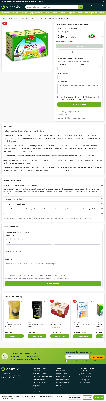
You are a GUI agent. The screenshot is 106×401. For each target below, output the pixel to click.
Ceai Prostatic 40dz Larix (58, 324)
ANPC (35, 389)
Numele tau (61, 65)
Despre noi (37, 371)
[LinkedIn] (19, 377)
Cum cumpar (60, 371)
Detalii (84, 99)
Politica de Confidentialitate (42, 377)
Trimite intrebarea (79, 104)
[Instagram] (9, 377)
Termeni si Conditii (39, 374)
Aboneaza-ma (97, 357)
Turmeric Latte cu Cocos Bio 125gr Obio (13, 325)
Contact (59, 386)
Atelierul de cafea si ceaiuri (22, 18)
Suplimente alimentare (10, 13)
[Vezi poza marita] (26, 46)
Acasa (3, 18)
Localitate (60, 243)
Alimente (23, 13)
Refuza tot (87, 397)
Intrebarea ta (62, 81)
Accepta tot (99, 397)
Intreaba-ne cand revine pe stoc (71, 58)
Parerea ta (8, 260)
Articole (101, 13)
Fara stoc (79, 46)
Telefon (63, 73)
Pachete (47, 13)
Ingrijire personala (35, 13)
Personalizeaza (74, 397)
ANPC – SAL (37, 392)
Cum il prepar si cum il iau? (14, 204)
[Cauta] (80, 7)
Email (82, 65)
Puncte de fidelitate (39, 380)
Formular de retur (62, 383)
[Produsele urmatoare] (102, 319)
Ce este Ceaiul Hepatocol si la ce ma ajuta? (20, 185)
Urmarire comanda (62, 380)
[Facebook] (3, 377)
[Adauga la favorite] (22, 302)
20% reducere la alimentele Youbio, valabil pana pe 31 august (23, 1)
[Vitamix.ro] (10, 7)
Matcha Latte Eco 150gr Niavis (36, 325)
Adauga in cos (14, 336)
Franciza (80, 13)
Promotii (55, 13)
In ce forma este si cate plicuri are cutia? (19, 214)
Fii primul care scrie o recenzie (66, 28)
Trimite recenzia (53, 284)
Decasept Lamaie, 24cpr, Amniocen (81, 325)
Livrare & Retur (61, 374)
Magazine (71, 13)
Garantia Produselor (63, 377)
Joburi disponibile (91, 13)
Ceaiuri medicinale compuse (40, 18)
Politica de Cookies (39, 383)
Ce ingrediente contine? (12, 199)
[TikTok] (14, 377)
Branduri (63, 13)
